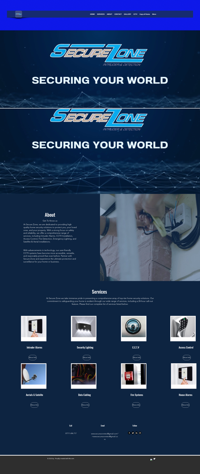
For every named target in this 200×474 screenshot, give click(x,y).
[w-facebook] (151, 460)
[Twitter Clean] (154, 459)
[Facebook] (129, 433)
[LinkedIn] (136, 433)
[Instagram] (140, 433)
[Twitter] (132, 433)
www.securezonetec (99, 434)
